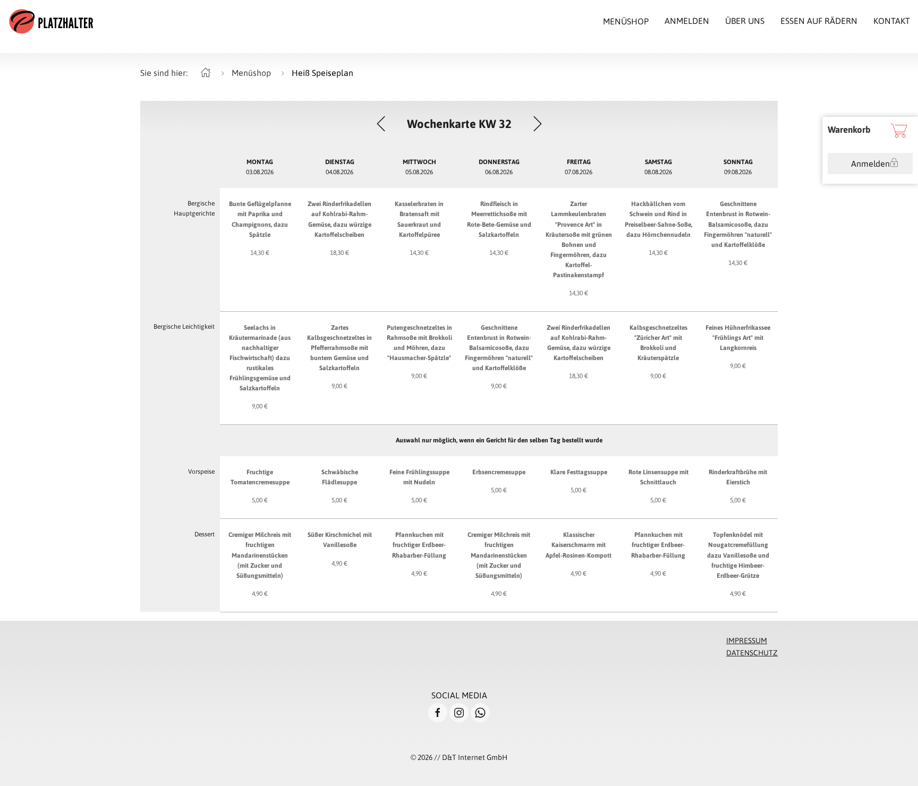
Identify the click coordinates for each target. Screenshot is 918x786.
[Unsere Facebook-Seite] (437, 712)
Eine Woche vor (537, 123)
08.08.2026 (658, 167)
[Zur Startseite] (51, 21)
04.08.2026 (339, 167)
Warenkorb (849, 129)
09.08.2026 (738, 167)
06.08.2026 (499, 167)
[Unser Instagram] (459, 712)
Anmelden (870, 163)
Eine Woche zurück (381, 123)
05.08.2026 (419, 167)
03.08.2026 (260, 167)
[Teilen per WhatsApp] (480, 712)
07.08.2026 (578, 167)
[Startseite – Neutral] (205, 73)
